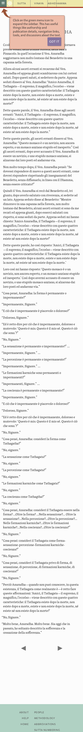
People (39, 712)
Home (24, 724)
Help (25, 718)
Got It (54, 42)
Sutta (21, 3)
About (24, 712)
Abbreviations (45, 724)
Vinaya (39, 3)
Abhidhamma (52, 3)
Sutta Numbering (47, 730)
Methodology (44, 718)
